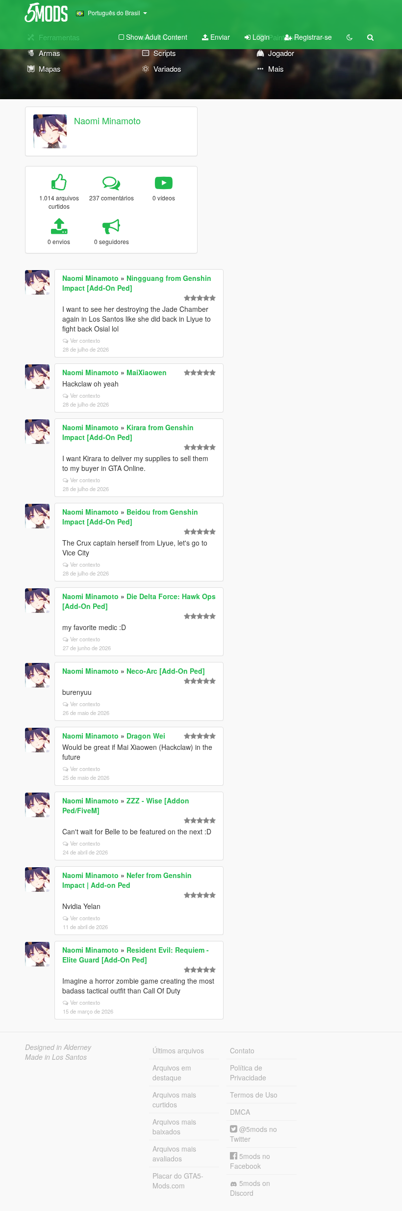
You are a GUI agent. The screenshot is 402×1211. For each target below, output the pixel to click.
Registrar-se (312, 37)
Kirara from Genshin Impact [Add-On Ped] (128, 432)
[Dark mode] (349, 37)
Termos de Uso (253, 1095)
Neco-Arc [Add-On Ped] (165, 671)
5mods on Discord (250, 1188)
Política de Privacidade (248, 1072)
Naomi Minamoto (107, 120)
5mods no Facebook (250, 1161)
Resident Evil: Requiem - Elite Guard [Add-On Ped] (135, 954)
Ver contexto (85, 340)
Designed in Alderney (58, 1047)
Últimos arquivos (178, 1050)
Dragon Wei (145, 736)
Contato (242, 1050)
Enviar (219, 37)
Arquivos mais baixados (174, 1126)
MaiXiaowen (146, 372)
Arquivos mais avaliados (174, 1153)
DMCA (240, 1112)
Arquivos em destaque (171, 1072)
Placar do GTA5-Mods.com (177, 1180)
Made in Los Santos (56, 1057)
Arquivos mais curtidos (174, 1099)
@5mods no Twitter (253, 1134)
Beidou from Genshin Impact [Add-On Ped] (130, 516)
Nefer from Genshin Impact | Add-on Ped (127, 880)
